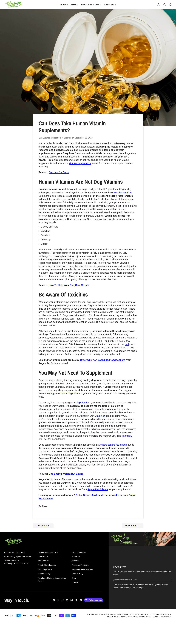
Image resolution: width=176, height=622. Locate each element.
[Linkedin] (76, 600)
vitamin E (127, 435)
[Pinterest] (67, 600)
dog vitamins (127, 199)
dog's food (81, 402)
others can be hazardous (113, 444)
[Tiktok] (63, 600)
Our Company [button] (79, 552)
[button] (68, 4)
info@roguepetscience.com (19, 556)
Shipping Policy (45, 569)
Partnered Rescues (80, 565)
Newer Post (133, 525)
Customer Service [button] (48, 552)
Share (44, 506)
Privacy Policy (145, 617)
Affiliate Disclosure (119, 614)
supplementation (123, 192)
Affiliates (75, 561)
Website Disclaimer (129, 617)
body (127, 344)
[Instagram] (72, 600)
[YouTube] (81, 600)
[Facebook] (54, 600)
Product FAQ (77, 574)
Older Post (43, 525)
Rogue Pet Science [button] (14, 552)
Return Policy (44, 574)
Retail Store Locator (47, 565)
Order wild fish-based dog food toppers (102, 360)
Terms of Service (131, 588)
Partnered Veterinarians (82, 569)
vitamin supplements (80, 163)
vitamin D (99, 416)
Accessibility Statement (161, 614)
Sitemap (75, 582)
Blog (74, 578)
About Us (76, 556)
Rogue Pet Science (98, 489)
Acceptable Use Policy (139, 614)
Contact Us (43, 556)
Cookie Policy (113, 617)
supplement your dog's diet (64, 393)
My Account (43, 561)
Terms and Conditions (162, 617)
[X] (58, 600)
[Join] (170, 579)
